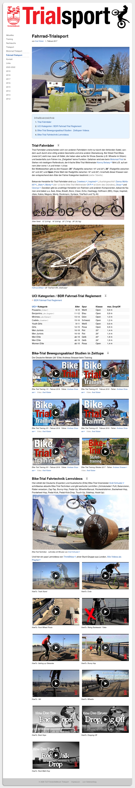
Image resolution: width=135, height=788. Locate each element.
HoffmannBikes (37, 288)
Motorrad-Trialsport (14, 51)
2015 (8, 87)
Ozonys (35, 187)
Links (8, 63)
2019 (8, 71)
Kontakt (9, 59)
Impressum (75, 781)
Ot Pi (89, 184)
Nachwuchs (11, 43)
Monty (48, 184)
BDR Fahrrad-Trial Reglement (48, 300)
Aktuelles (10, 35)
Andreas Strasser (119, 467)
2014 (8, 90)
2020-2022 (10, 67)
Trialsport (10, 47)
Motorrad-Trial (116, 159)
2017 (8, 79)
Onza (118, 184)
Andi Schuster (115, 482)
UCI (34, 306)
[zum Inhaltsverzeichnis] (58, 145)
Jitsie (40, 184)
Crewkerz (81, 181)
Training (9, 39)
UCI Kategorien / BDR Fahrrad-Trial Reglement (59, 126)
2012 (8, 98)
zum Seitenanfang (89, 781)
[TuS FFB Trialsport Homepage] (67, 4)
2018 (8, 75)
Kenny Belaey (103, 162)
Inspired (92, 181)
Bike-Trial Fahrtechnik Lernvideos (53, 134)
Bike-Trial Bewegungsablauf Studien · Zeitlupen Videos (63, 130)
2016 (8, 83)
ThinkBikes (69, 556)
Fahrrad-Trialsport (14, 55)
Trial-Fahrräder (44, 121)
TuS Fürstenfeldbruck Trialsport (57, 781)
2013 (8, 94)
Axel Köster (39, 41)
